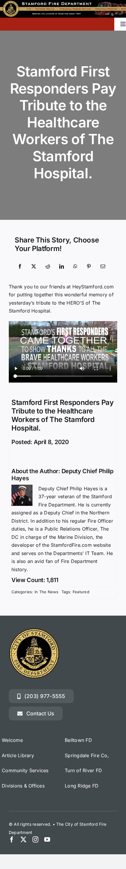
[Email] (103, 266)
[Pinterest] (89, 266)
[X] (33, 266)
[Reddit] (47, 266)
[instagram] (35, 840)
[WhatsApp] (75, 266)
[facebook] (12, 840)
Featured (81, 591)
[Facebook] (20, 266)
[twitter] (23, 840)
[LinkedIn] (61, 266)
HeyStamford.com (93, 287)
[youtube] (47, 840)
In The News (47, 591)
